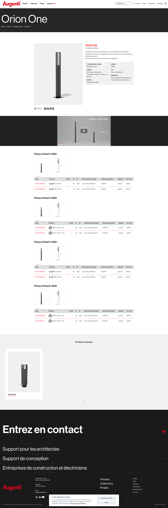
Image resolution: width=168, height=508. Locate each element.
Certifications (136, 486)
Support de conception (84, 458)
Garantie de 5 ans (137, 489)
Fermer (106, 502)
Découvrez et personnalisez (78, 503)
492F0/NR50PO (40, 189)
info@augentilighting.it (41, 492)
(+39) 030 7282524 (40, 486)
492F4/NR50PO (40, 277)
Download (152, 3)
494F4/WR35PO (40, 315)
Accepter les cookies (106, 498)
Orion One (27, 26)
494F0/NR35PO (40, 233)
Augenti (51, 3)
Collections (33, 3)
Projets (42, 3)
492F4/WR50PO (40, 271)
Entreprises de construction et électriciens (84, 468)
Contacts (160, 3)
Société (137, 3)
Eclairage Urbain (18, 26)
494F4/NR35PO (40, 321)
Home (3, 26)
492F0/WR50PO (40, 184)
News (144, 3)
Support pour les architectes (84, 449)
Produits (25, 3)
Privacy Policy (30, 504)
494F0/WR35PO (40, 228)
